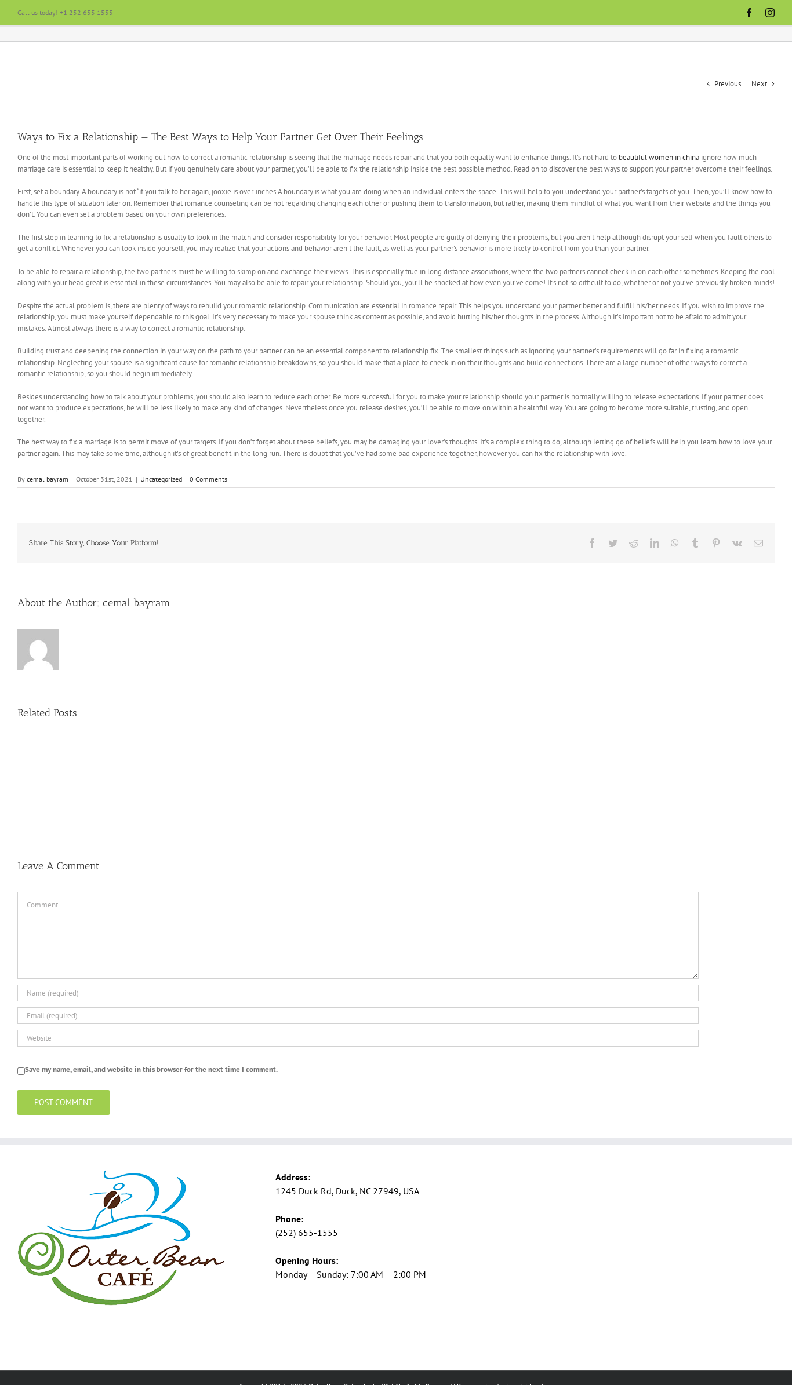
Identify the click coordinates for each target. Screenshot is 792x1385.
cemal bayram (47, 479)
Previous (727, 84)
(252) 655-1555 (306, 1232)
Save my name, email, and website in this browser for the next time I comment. (151, 1069)
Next (759, 84)
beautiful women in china (659, 157)
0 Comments (208, 479)
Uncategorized (161, 479)
